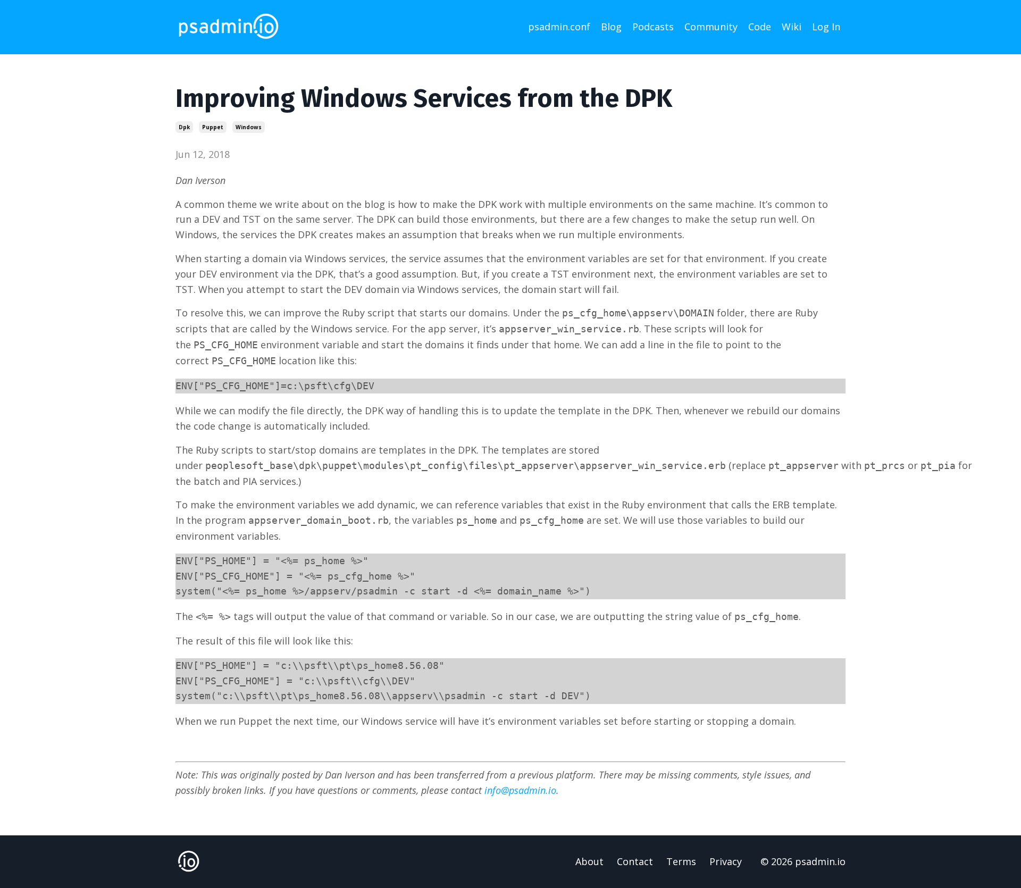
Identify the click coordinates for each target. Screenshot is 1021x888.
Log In (826, 26)
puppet (212, 127)
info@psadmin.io (520, 790)
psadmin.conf (559, 26)
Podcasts (653, 26)
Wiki (791, 26)
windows (249, 127)
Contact (635, 861)
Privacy (725, 861)
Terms (681, 861)
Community (711, 26)
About (589, 861)
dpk (184, 127)
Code (759, 26)
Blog (611, 26)
